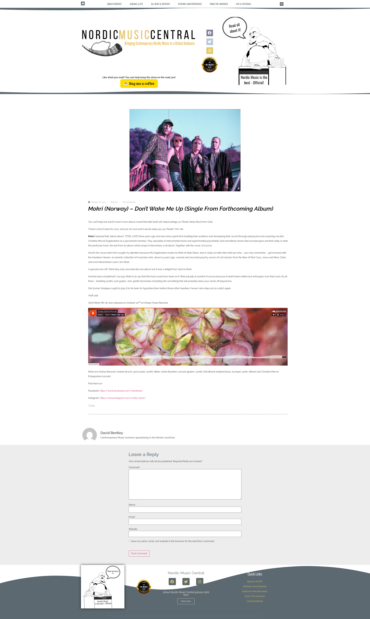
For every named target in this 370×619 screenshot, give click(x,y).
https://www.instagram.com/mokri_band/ (123, 398)
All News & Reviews (160, 4)
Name (132, 505)
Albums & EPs (136, 4)
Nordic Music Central (186, 573)
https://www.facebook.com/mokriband (121, 390)
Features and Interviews (190, 4)
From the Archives (219, 4)
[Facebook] (209, 33)
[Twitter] (209, 41)
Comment (135, 467)
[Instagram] (209, 50)
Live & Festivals (243, 4)
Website (133, 529)
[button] (281, 4)
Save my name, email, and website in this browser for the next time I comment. (172, 541)
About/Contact (114, 4)
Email (132, 517)
